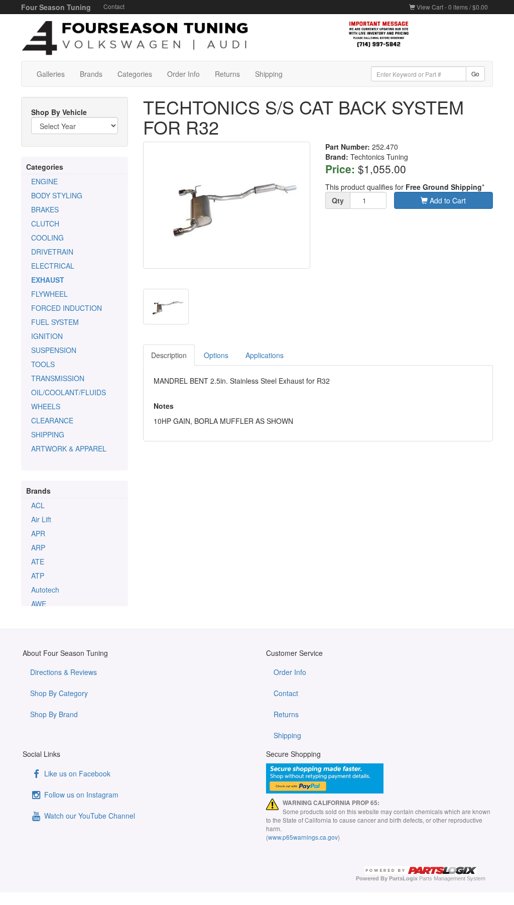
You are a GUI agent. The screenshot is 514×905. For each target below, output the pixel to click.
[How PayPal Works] (380, 778)
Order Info (183, 74)
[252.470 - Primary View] (227, 205)
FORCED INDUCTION (66, 308)
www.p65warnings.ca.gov (303, 837)
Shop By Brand (54, 714)
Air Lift (41, 519)
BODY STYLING (56, 195)
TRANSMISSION (57, 378)
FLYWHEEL (49, 294)
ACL (38, 505)
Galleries (51, 74)
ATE (37, 561)
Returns (227, 74)
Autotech (45, 590)
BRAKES (45, 209)
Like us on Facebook (76, 773)
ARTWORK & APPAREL (68, 448)
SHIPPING (47, 434)
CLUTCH (45, 223)
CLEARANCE (52, 420)
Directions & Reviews (63, 672)
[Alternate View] (166, 306)
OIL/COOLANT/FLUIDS (68, 392)
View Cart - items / (451, 7)
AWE (38, 604)
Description (169, 355)
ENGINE (44, 181)
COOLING (47, 238)
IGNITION (47, 336)
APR (38, 533)
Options (216, 355)
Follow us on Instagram (80, 794)
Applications (264, 355)
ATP (37, 576)
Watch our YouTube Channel (88, 816)
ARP (38, 547)
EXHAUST (47, 280)
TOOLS (43, 364)
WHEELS (45, 406)
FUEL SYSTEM (55, 322)
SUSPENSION (53, 350)
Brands (91, 74)
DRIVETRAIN (52, 252)
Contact (113, 6)
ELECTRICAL (52, 266)
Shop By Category (59, 693)
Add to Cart (447, 200)
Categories (134, 74)
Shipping (269, 74)
